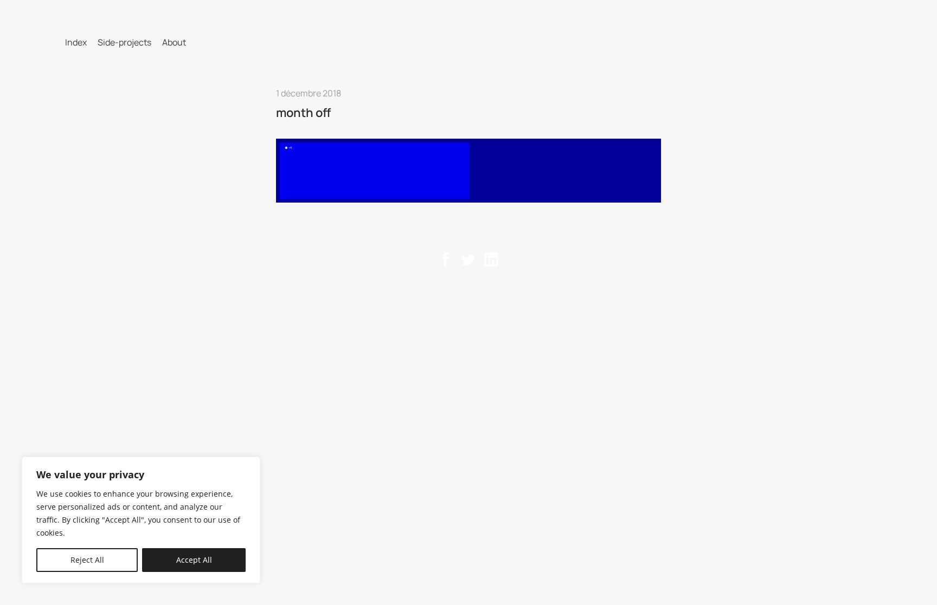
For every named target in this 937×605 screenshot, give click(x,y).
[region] (141, 520)
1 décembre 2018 (308, 93)
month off (303, 113)
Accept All (194, 560)
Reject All (87, 560)
